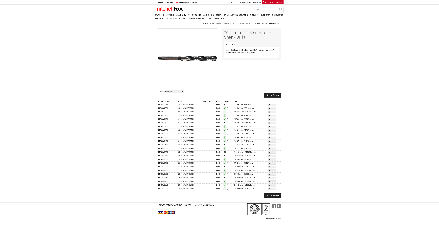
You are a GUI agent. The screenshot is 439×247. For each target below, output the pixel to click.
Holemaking (168, 15)
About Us (234, 2)
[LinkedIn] (279, 206)
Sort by (163, 91)
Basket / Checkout (275, 2)
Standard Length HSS (245, 23)
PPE (210, 18)
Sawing (158, 15)
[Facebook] (274, 206)
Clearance (219, 18)
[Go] (281, 9)
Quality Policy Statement (203, 204)
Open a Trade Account (191, 206)
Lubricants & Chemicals (272, 15)
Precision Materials (198, 18)
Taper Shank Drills (229, 23)
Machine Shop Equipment (214, 15)
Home (212, 23)
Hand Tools (160, 18)
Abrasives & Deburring (237, 15)
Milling (179, 15)
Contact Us (257, 2)
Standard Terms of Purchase (170, 206)
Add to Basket (273, 95)
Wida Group (277, 218)
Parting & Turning (192, 15)
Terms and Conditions (166, 204)
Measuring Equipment (177, 18)
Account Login (245, 2)
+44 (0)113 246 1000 (165, 2)
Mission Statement (209, 206)
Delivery (179, 204)
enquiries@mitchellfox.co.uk (189, 2)
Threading (255, 15)
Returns (188, 204)
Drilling (218, 23)
